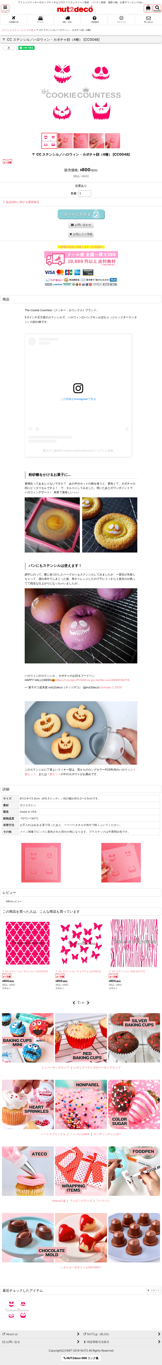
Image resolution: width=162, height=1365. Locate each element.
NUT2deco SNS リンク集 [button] (82, 1358)
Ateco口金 (59, 1200)
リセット (155, 1290)
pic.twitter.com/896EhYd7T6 (110, 680)
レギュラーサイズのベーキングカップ (97, 1067)
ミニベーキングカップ (55, 1067)
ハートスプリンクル (53, 1134)
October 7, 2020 (111, 687)
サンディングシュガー (107, 1134)
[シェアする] (8, 48)
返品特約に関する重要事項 (22, 202)
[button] (5, 9)
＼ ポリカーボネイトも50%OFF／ (81, 1267)
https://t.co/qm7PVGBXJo (72, 680)
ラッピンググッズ (81, 1200)
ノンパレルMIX (79, 1134)
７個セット (54, 774)
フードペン (103, 1200)
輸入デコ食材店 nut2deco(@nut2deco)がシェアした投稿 (78, 450)
